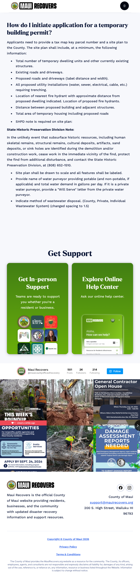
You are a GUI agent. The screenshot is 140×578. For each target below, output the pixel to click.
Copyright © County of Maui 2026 (68, 539)
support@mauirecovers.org (111, 502)
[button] (124, 5)
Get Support (70, 254)
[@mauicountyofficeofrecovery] (21, 371)
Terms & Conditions (68, 554)
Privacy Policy (68, 546)
